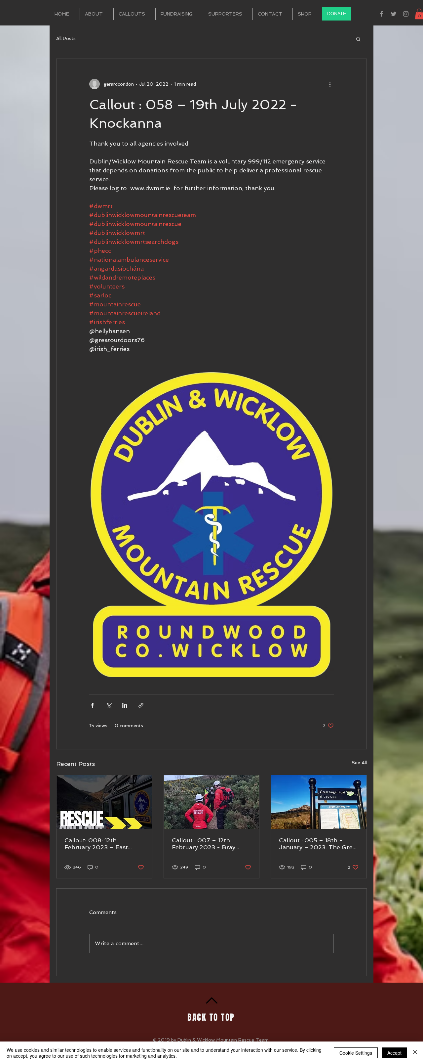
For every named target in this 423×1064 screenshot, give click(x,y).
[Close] (415, 1053)
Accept (394, 1052)
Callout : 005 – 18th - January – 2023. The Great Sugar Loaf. (318, 844)
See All (359, 762)
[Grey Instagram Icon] (405, 14)
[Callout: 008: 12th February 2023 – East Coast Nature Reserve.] (104, 802)
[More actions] (330, 84)
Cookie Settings (355, 1052)
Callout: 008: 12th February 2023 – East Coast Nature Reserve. (96, 844)
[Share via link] (141, 705)
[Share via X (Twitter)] (108, 705)
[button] (358, 38)
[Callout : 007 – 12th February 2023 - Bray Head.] (211, 802)
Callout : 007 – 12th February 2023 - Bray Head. (203, 844)
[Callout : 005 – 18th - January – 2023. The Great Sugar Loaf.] (318, 802)
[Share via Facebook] (92, 705)
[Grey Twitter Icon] (393, 14)
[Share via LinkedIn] (125, 705)
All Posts (66, 38)
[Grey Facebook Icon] (381, 14)
